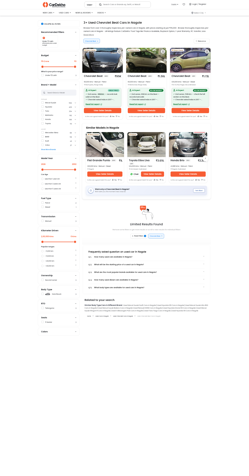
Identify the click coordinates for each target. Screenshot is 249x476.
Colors (44, 332)
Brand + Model (48, 85)
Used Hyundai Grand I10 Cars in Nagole (179, 308)
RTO (43, 304)
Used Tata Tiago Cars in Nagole (157, 311)
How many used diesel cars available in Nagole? (113, 280)
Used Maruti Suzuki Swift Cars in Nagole (139, 305)
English (174, 4)
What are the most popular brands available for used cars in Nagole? (122, 272)
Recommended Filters (52, 32)
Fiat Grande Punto (101, 160)
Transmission (48, 217)
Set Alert (199, 190)
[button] (102, 97)
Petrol (47, 203)
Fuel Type (46, 198)
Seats (44, 318)
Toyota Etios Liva (139, 161)
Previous (83, 60)
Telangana (49, 308)
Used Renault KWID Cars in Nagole (148, 308)
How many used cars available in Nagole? (110, 257)
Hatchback (56, 294)
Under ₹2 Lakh (51, 75)
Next (121, 60)
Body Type (46, 290)
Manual (48, 221)
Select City (199, 13)
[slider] (42, 66)
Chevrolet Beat (96, 76)
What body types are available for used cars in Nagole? (116, 288)
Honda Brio (180, 160)
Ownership (47, 276)
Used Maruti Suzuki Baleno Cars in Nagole (115, 308)
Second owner (51, 280)
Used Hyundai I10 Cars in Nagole (185, 311)
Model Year (47, 158)
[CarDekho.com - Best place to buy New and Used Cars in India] (54, 4)
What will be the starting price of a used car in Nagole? (116, 265)
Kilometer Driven (49, 231)
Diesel (47, 207)
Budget (45, 55)
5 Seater (48, 322)
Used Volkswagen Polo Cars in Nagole (127, 311)
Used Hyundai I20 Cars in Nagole (170, 305)
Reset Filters (139, 236)
